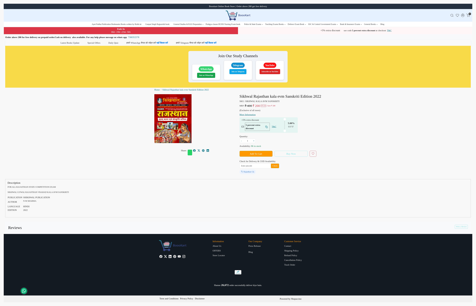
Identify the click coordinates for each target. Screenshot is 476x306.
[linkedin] (208, 150)
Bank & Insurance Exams (350, 24)
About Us (217, 246)
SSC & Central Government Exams (322, 24)
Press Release (254, 246)
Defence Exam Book (296, 24)
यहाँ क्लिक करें (101, 43)
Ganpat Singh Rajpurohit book (157, 24)
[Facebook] (161, 257)
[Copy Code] (267, 126)
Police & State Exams (252, 24)
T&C (389, 30)
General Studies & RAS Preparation (187, 24)
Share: (184, 150)
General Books (370, 24)
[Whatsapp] (190, 152)
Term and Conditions (169, 298)
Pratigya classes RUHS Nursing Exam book (223, 24)
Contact (287, 246)
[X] (165, 257)
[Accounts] (462, 15)
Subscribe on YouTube (270, 72)
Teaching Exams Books (274, 24)
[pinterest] (203, 150)
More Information (247, 114)
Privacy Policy (186, 298)
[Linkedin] (170, 257)
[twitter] (199, 150)
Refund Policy (290, 255)
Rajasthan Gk (248, 172)
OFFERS (217, 250)
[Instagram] (184, 257)
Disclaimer (200, 298)
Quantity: (243, 136)
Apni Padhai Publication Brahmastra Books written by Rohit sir (116, 24)
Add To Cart (256, 153)
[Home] (238, 15)
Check (275, 166)
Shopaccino (296, 299)
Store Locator (219, 255)
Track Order (289, 265)
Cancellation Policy (293, 260)
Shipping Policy (291, 250)
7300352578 (133, 37)
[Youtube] (179, 257)
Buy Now (291, 153)
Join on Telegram (237, 72)
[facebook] (194, 150)
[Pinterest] (175, 257)
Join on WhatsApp (206, 75)
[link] (452, 15)
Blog (382, 24)
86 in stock (256, 146)
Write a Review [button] (461, 227)
